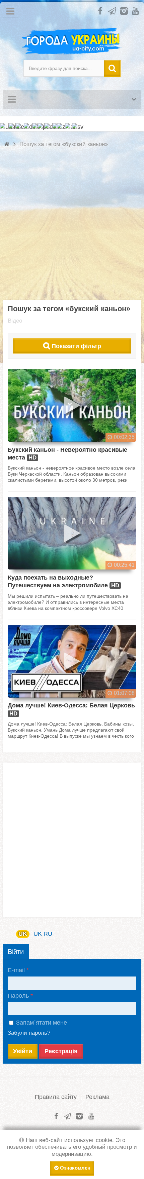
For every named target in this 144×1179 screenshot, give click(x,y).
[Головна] (7, 144)
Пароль (18, 995)
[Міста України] (72, 41)
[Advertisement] (72, 227)
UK (22, 933)
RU (48, 933)
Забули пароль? (29, 1033)
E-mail (16, 970)
